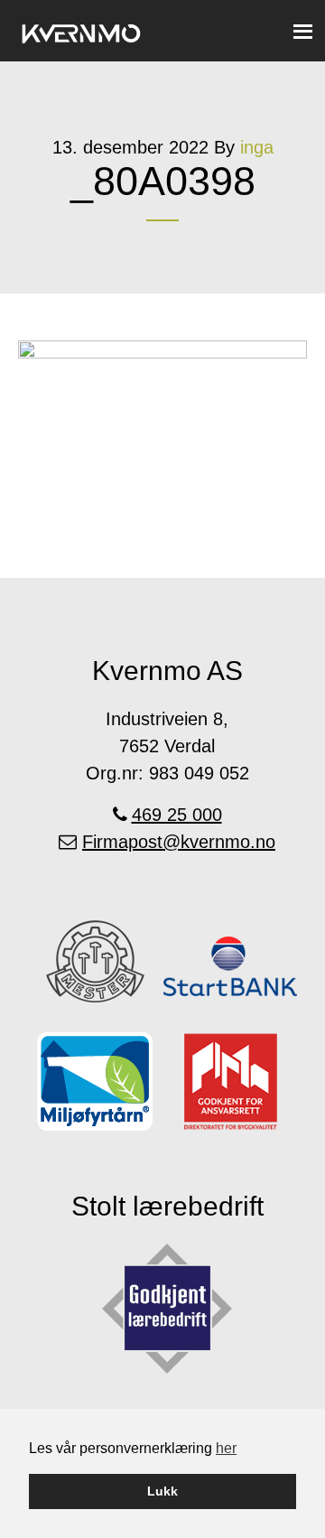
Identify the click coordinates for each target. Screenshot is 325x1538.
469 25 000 (177, 815)
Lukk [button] (162, 1491)
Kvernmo (81, 30)
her (226, 1448)
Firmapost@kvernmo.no (178, 842)
